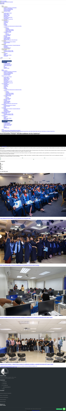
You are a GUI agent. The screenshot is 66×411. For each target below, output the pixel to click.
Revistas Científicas (7, 42)
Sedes (3, 12)
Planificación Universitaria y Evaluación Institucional (12, 45)
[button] (33, 164)
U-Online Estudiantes (7, 122)
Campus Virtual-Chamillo (8, 64)
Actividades (5, 21)
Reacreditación (6, 110)
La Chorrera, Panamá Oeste (8, 17)
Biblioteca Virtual (8, 31)
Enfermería (7, 28)
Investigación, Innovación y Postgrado (10, 41)
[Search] (9, 58)
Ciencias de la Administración (8, 9)
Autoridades (6, 53)
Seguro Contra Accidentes (10, 30)
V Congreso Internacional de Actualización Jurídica (14, 89)
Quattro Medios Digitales (36, 410)
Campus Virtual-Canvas (7, 65)
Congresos (5, 25)
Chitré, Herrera (6, 18)
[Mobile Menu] (0, 59)
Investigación (4, 40)
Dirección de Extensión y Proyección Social (10, 39)
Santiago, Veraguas (7, 14)
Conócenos (3, 52)
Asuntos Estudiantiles (7, 38)
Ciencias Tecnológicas (7, 10)
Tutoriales (5, 67)
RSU (6, 96)
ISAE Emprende (8, 34)
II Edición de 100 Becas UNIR (8, 51)
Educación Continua (7, 11)
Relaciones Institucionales (6, 112)
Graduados (5, 24)
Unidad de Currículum (7, 111)
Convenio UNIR (4, 49)
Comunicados (6, 22)
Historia (5, 54)
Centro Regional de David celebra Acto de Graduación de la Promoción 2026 (15, 218)
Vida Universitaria (4, 19)
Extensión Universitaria (7, 32)
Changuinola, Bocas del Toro (8, 82)
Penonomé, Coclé (6, 15)
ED (4, 66)
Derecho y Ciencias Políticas (8, 8)
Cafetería (7, 27)
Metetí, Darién (6, 16)
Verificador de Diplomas (6, 61)
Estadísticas (5, 46)
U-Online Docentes (7, 63)
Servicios (5, 90)
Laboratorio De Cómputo (10, 29)
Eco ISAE (7, 33)
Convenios (5, 36)
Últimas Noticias (6, 20)
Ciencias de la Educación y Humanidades (10, 7)
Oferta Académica (4, 6)
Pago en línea (2, 2)
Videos (5, 23)
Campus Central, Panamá (8, 76)
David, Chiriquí (6, 13)
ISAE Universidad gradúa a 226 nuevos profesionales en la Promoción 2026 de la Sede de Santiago (19, 265)
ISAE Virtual (4, 62)
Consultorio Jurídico (7, 37)
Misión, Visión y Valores (7, 118)
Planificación (4, 44)
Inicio (3, 69)
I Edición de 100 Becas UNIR (8, 50)
